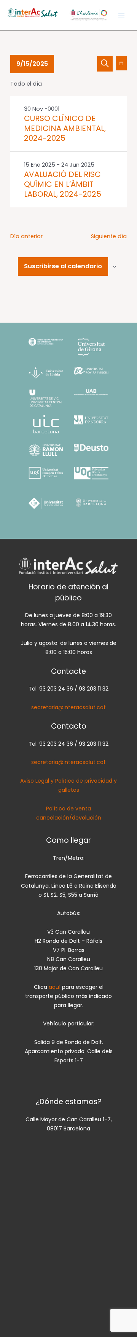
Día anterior (26, 236)
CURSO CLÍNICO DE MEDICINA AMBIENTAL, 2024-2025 (65, 128)
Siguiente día (109, 236)
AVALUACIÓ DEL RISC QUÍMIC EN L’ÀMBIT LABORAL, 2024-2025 (62, 184)
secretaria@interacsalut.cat (68, 707)
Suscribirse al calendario (63, 266)
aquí (55, 987)
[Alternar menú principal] (121, 15)
